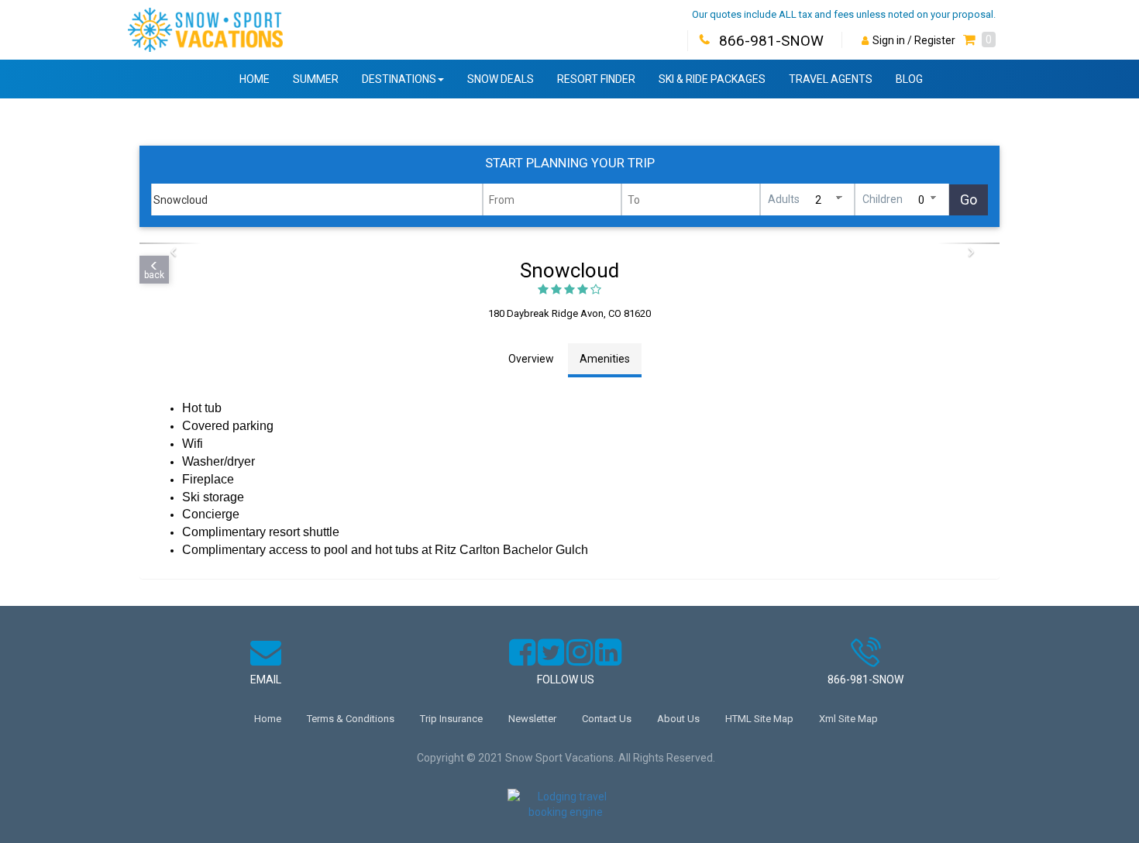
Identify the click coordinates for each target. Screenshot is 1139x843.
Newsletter (532, 718)
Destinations (399, 79)
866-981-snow (865, 679)
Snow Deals (500, 79)
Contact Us (606, 718)
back (154, 275)
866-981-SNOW (771, 41)
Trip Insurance (451, 718)
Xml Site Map (848, 718)
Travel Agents (830, 79)
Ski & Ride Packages (712, 79)
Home (254, 79)
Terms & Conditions (350, 718)
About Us (678, 718)
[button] (979, 40)
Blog (909, 79)
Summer (316, 79)
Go (968, 199)
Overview (531, 359)
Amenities (605, 359)
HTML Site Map (759, 718)
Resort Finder (596, 79)
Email (265, 679)
